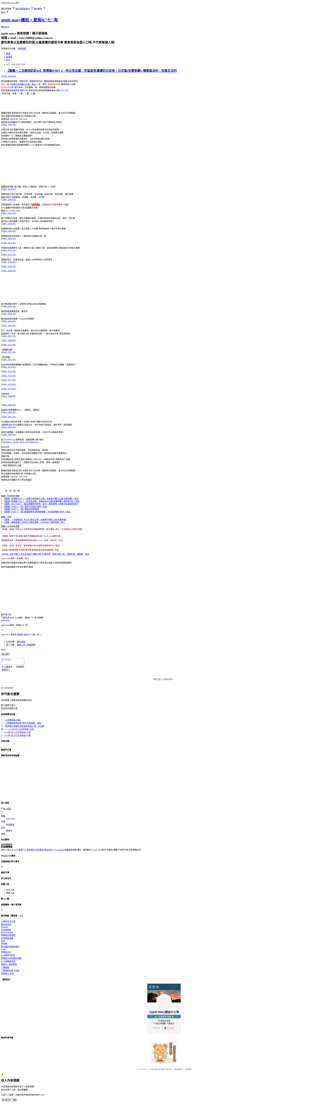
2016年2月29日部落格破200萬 (17, 735)
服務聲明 (188, 1069)
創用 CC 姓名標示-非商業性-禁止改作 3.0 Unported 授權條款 (46, 850)
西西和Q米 (6, 952)
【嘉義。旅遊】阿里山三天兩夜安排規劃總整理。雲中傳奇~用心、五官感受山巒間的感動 (41, 529)
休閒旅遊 (22, 48)
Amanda (4, 927)
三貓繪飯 (5, 967)
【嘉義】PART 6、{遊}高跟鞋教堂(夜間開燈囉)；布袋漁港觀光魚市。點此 (37, 512)
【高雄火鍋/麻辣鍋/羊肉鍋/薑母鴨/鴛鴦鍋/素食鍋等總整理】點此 (30, 550)
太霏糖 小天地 (7, 974)
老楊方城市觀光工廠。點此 (23, 84)
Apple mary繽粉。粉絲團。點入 (15, 558)
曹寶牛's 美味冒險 (9, 964)
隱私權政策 (178, 1069)
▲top (3, 649)
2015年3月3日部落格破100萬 (21, 729)
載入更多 (5, 654)
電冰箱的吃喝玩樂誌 (10, 947)
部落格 (9, 57)
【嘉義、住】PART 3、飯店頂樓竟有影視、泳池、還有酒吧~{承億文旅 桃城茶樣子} (41, 504)
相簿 (8, 54)
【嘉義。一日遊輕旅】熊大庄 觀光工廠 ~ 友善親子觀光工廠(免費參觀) (35, 520)
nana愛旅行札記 (8, 955)
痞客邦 (20, 634)
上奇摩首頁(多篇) (13, 720)
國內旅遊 (21, 642)
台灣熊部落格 (7, 938)
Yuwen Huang (7, 932)
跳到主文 (5, 27)
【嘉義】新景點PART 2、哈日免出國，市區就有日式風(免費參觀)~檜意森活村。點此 (42, 501)
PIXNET (145, 1069)
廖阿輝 (4, 944)
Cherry (4, 949)
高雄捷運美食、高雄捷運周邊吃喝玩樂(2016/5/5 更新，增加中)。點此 (32, 540)
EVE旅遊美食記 (8, 961)
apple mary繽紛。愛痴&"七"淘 (29, 20)
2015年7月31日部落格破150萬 (17, 732)
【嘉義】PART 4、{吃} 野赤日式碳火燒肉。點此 (25, 506)
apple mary (5, 620)
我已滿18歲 (6, 1100)
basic (3, 941)
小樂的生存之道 (8, 921)
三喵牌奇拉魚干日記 (10, 970)
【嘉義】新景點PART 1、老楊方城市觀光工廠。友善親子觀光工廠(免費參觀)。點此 (41, 499)
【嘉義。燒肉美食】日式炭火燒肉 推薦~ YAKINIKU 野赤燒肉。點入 (34, 522)
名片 (8, 60)
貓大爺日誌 (6, 924)
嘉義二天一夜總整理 (26, 645)
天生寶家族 (6, 930)
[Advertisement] (47, 103)
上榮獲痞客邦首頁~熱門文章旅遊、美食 (23, 723)
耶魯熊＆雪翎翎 (8, 935)
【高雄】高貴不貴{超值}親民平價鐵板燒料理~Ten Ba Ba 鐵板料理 (31, 536)
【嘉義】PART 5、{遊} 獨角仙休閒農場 (21, 509)
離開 (14, 1100)
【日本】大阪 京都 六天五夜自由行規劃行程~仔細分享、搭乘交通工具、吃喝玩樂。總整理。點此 (45, 554)
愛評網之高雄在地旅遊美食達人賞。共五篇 (24, 726)
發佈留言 (5, 670)
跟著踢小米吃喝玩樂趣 (11, 958)
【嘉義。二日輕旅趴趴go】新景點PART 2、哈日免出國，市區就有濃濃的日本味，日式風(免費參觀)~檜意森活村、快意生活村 (91, 70)
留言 (26, 634)
